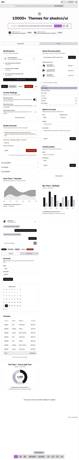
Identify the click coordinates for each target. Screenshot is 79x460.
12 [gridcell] (12, 299)
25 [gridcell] (9, 305)
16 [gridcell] (3, 302)
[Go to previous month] (4, 287)
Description (45, 128)
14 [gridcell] (17, 299)
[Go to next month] (20, 287)
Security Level (63, 114)
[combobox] (71, 65)
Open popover (59, 175)
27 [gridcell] (6, 292)
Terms (69, 417)
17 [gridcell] (6, 302)
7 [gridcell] (17, 295)
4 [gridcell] (9, 295)
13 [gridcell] (14, 299)
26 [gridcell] (3, 292)
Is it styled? (4, 167)
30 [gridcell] (14, 292)
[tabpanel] (39, 220)
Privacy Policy (75, 417)
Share (71, 2)
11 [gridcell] (9, 299)
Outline (20, 86)
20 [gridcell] (15, 302)
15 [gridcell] (20, 299)
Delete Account (31, 150)
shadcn (53, 399)
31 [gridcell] (17, 292)
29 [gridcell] (12, 292)
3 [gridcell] (6, 295)
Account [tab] (11, 253)
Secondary (12, 86)
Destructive (29, 86)
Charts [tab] (58, 43)
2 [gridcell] (3, 295)
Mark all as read (21, 79)
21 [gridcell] (17, 302)
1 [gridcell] (20, 292)
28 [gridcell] (9, 292)
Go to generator (59, 6)
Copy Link (72, 57)
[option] (59, 88)
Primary (4, 86)
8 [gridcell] (20, 295)
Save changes (8, 279)
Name (43, 152)
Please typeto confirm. (15, 139)
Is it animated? (5, 171)
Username (6, 271)
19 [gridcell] (12, 302)
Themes (45, 399)
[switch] (33, 58)
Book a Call (58, 26)
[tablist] (39, 43)
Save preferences (20, 117)
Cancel (6, 150)
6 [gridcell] (14, 295)
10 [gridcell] (6, 299)
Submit (73, 138)
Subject (44, 121)
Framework (45, 157)
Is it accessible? (6, 163)
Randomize (39, 452)
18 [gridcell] (9, 302)
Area (43, 114)
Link (36, 86)
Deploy (73, 165)
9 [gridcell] (3, 299)
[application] (20, 192)
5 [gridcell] (20, 309)
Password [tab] (29, 253)
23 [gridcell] (3, 305)
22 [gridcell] (20, 302)
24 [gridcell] (6, 305)
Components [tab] (20, 43)
